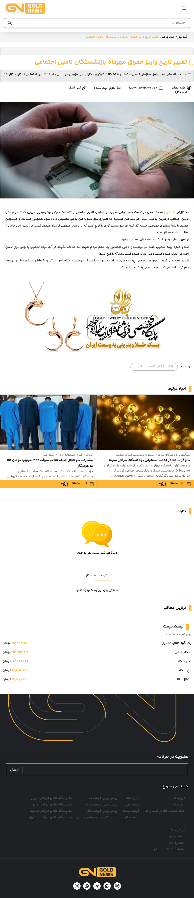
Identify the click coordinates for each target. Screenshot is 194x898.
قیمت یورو (177, 836)
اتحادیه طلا (177, 843)
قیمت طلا (132, 804)
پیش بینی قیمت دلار (102, 811)
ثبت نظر (91, 575)
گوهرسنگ (177, 830)
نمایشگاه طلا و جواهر (169, 849)
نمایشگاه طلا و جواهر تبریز (52, 804)
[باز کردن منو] (183, 8)
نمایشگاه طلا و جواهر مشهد (51, 811)
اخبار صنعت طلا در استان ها (164, 811)
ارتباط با (179, 804)
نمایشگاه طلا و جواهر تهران (97, 817)
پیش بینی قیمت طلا (103, 798)
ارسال (14, 770)
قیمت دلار (132, 817)
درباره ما (179, 798)
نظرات (104, 575)
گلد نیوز (171, 212)
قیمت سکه (131, 811)
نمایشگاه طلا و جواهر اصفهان (50, 817)
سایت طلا (132, 798)
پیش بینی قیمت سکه (101, 804)
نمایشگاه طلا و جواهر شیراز (51, 798)
